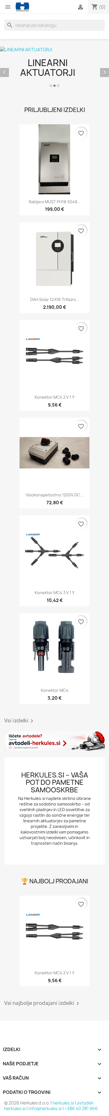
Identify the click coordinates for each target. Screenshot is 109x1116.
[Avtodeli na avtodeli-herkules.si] (54, 740)
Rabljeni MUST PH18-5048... (54, 201)
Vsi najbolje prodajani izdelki (42, 1003)
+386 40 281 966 (81, 1109)
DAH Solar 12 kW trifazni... (54, 299)
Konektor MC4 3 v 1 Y (54, 592)
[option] (54, 67)
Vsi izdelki (19, 721)
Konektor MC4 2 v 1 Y (54, 397)
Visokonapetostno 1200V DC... (54, 495)
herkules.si (63, 1103)
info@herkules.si (45, 1109)
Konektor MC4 (54, 690)
